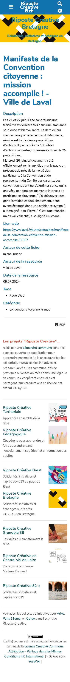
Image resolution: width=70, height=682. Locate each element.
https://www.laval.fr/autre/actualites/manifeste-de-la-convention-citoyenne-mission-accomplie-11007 (36, 235)
